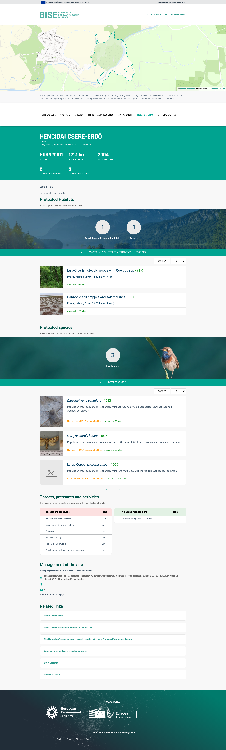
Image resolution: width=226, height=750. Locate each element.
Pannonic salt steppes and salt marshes (101, 297)
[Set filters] (183, 261)
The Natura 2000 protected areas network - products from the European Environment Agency (88, 639)
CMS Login (90, 739)
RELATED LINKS (145, 115)
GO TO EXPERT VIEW (174, 14)
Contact (60, 739)
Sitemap (79, 739)
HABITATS (65, 115)
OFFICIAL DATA (165, 115)
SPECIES (79, 115)
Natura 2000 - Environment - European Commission (68, 627)
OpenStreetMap (187, 89)
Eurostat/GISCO (217, 89)
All (82, 252)
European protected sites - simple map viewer (65, 651)
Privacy (70, 739)
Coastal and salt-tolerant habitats (109, 252)
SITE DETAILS (49, 115)
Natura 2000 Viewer (53, 615)
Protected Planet (52, 674)
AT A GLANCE (154, 14)
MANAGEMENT (125, 115)
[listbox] (66, 2)
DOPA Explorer (51, 663)
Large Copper (92, 464)
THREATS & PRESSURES (101, 115)
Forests (141, 252)
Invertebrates (117, 382)
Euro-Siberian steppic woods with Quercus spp (105, 270)
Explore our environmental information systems (112, 732)
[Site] (92, 15)
